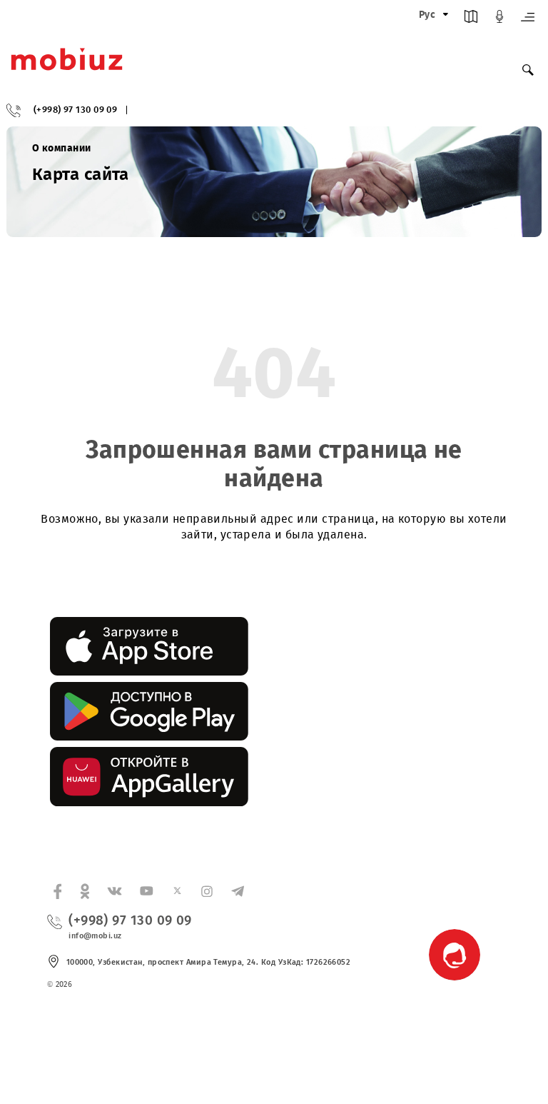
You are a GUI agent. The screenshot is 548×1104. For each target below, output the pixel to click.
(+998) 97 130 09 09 (76, 110)
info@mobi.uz (94, 935)
